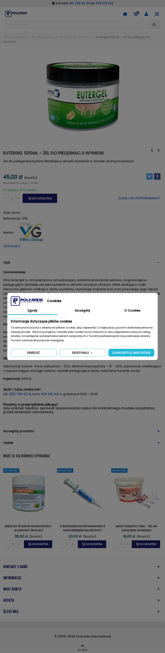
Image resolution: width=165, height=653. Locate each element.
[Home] (125, 14)
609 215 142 (104, 3)
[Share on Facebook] (157, 176)
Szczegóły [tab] (82, 310)
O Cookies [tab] (132, 310)
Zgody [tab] (32, 310)
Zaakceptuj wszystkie (131, 352)
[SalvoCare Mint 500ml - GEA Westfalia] (158, 150)
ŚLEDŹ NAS (10, 611)
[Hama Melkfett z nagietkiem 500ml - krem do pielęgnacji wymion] (151, 150)
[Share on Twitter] (149, 176)
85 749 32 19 (79, 3)
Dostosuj (81, 352)
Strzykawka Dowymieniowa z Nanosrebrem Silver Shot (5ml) (82, 530)
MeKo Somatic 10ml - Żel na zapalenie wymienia (136, 528)
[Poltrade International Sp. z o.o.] (16, 14)
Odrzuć (33, 352)
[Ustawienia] (146, 14)
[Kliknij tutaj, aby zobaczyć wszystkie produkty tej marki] (31, 232)
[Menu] (157, 14)
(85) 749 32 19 (20, 394)
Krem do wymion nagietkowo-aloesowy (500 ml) (28, 528)
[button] (82, 262)
